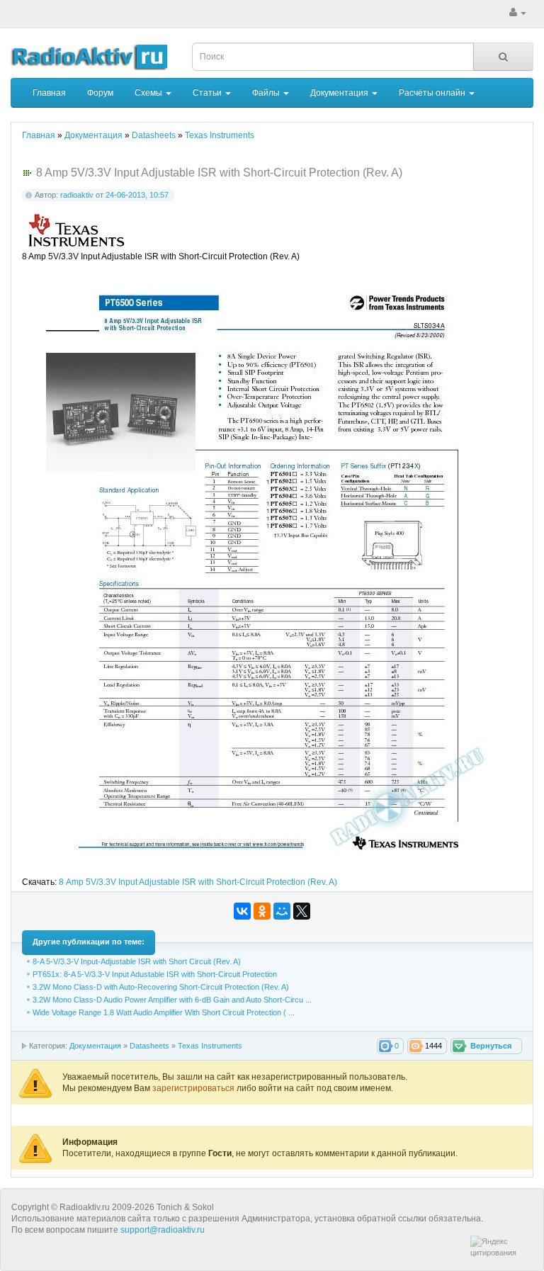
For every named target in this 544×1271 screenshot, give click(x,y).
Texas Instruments (210, 1045)
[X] (301, 911)
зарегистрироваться (194, 1088)
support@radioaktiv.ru (162, 1230)
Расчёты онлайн (433, 93)
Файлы (267, 93)
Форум (100, 93)
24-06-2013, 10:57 (137, 195)
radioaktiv (77, 195)
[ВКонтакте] (242, 911)
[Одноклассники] (262, 911)
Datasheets (149, 1045)
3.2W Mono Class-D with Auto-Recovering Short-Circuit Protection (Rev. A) (161, 987)
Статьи (208, 93)
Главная (49, 93)
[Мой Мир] (281, 911)
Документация (340, 93)
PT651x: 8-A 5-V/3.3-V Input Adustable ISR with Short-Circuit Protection (155, 974)
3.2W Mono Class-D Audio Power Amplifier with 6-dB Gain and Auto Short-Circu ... (172, 999)
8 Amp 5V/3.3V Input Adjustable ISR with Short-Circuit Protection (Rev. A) (198, 882)
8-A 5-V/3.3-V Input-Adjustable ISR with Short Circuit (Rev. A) (137, 961)
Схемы (149, 93)
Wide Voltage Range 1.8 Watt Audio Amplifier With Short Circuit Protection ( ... (164, 1012)
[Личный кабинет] (517, 13)
